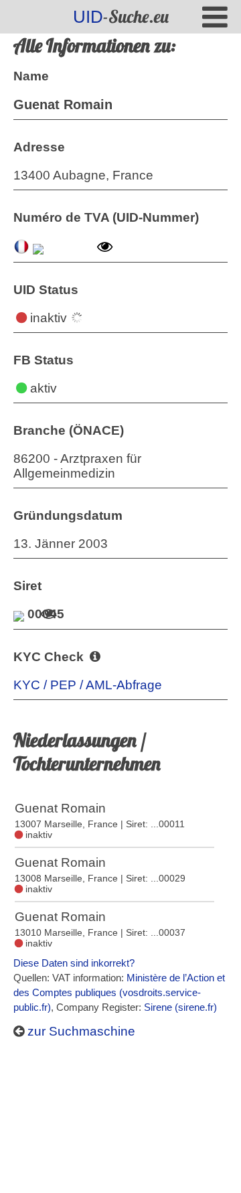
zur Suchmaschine (79, 1031)
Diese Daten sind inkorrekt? (74, 963)
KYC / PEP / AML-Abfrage (87, 685)
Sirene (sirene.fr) (180, 1007)
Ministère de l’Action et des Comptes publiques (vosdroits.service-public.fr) (119, 992)
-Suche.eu (121, 16)
